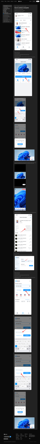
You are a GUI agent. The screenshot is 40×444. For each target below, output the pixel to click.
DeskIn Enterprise (18, 439)
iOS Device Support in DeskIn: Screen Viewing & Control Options (7, 21)
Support (21, 439)
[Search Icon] (7, 6)
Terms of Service (31, 441)
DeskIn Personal (17, 435)
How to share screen (5, 17)
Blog (25, 435)
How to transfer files (5, 18)
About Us (21, 438)
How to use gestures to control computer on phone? (6, 20)
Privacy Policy (35, 441)
